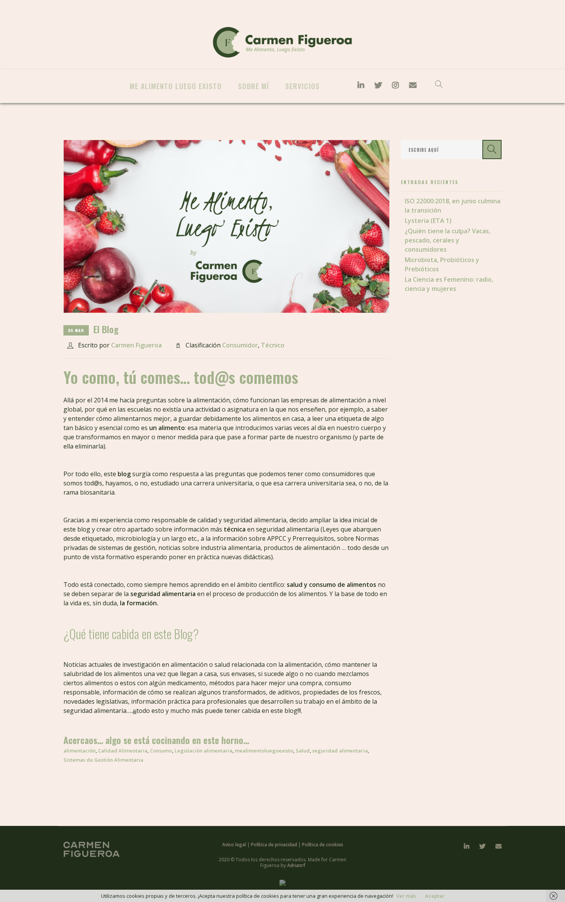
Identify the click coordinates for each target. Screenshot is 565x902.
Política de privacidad (274, 844)
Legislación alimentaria (203, 750)
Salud (303, 750)
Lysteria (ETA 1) (428, 220)
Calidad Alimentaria (123, 750)
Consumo (161, 750)
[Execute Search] (492, 149)
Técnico (272, 345)
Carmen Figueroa (136, 345)
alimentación (79, 750)
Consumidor (240, 345)
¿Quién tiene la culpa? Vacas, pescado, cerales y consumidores (447, 240)
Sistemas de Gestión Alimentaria (103, 759)
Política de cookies (322, 844)
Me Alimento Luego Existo (176, 85)
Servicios (302, 85)
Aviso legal (234, 844)
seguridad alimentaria (340, 750)
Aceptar (435, 895)
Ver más (406, 895)
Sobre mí (253, 85)
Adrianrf (296, 865)
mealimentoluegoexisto (264, 750)
